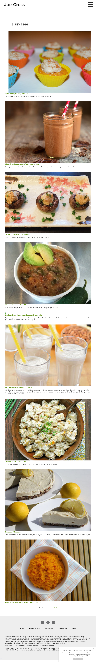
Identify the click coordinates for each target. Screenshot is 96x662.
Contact (22, 628)
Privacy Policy (63, 628)
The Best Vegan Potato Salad (15, 462)
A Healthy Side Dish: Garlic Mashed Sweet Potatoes (23, 602)
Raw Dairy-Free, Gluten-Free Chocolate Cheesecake (23, 315)
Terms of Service (49, 628)
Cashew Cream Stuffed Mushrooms (17, 234)
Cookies (73, 628)
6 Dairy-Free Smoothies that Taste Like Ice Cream (22, 164)
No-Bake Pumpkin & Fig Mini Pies (16, 94)
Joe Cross (14, 5)
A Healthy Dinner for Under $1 (15, 305)
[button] (78, 652)
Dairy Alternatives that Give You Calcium (19, 387)
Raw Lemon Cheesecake (13, 532)
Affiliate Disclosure (34, 628)
